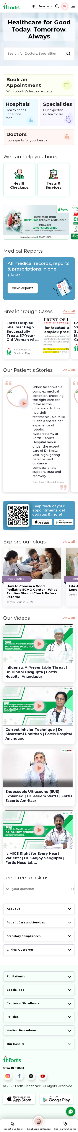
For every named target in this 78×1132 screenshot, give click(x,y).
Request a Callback (12, 1128)
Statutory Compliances (24, 936)
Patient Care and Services (26, 922)
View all (69, 311)
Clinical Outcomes (20, 949)
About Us (13, 908)
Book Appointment (38, 1129)
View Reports (22, 288)
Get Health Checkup (65, 1128)
